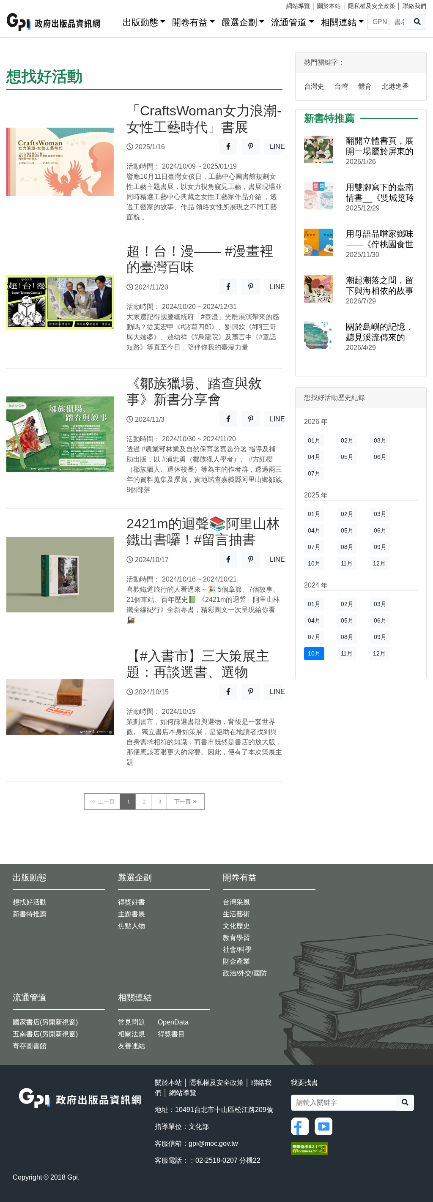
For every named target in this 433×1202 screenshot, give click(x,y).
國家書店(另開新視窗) (45, 1022)
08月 (347, 547)
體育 (365, 86)
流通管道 (289, 22)
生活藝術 (236, 914)
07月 (314, 473)
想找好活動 (30, 902)
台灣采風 (236, 902)
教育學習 (236, 937)
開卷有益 (190, 22)
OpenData (173, 1022)
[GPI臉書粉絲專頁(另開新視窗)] (302, 1125)
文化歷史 (236, 925)
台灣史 (314, 86)
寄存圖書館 (30, 1045)
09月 (380, 547)
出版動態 (140, 22)
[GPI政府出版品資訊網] (54, 22)
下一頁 (182, 801)
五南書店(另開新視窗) (45, 1034)
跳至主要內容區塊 (23, 4)
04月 (314, 456)
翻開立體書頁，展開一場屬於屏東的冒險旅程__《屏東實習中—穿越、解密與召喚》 (380, 146)
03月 (380, 440)
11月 (347, 563)
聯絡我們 (414, 6)
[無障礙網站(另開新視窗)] (309, 1148)
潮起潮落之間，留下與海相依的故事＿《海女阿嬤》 (380, 286)
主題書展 (131, 914)
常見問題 (131, 1022)
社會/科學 (237, 949)
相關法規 (131, 1034)
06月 (380, 456)
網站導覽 (298, 6)
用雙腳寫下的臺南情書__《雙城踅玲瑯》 (380, 193)
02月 (347, 440)
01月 (314, 440)
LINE (276, 149)
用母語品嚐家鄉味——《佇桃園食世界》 (380, 239)
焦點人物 (131, 925)
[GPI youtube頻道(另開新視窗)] (326, 1125)
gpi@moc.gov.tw (213, 1143)
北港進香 (395, 86)
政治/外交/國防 (245, 973)
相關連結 (338, 22)
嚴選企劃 (239, 22)
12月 (379, 563)
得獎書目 (171, 1034)
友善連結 (131, 1045)
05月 (347, 456)
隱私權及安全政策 (371, 6)
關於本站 (329, 6)
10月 (314, 563)
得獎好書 (131, 902)
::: (113, 20)
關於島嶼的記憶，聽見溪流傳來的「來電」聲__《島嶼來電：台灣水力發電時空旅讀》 (380, 332)
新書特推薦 (30, 914)
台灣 (341, 86)
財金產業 (236, 961)
